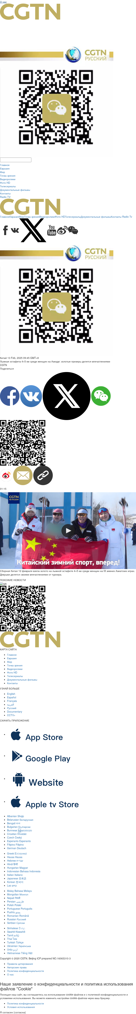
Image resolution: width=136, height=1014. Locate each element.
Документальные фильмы (15, 190)
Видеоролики (7, 179)
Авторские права (17, 967)
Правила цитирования (20, 963)
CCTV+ (11, 715)
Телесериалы (8, 186)
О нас (3, 2)
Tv (130, 216)
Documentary (14, 711)
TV (8, 197)
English (11, 694)
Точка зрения (7, 175)
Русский (11, 708)
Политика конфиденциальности (25, 971)
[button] (68, 530)
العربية (10, 704)
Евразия (5, 168)
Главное (5, 165)
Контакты (5, 193)
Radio (3, 197)
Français (12, 701)
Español (11, 697)
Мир (2, 172)
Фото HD (5, 182)
